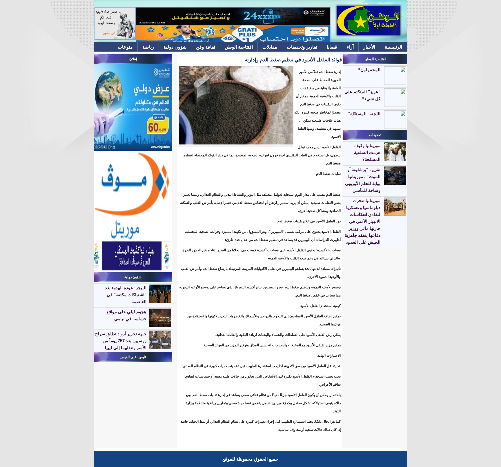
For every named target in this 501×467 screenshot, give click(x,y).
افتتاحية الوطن (239, 47)
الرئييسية (393, 47)
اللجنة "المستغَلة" (364, 113)
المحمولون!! (368, 69)
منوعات (125, 47)
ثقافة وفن (205, 47)
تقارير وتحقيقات (302, 47)
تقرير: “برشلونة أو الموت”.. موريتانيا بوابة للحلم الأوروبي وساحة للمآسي (362, 180)
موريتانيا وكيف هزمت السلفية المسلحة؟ (367, 152)
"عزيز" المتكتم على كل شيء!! (362, 95)
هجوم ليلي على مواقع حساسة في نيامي (126, 315)
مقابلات (269, 47)
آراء (350, 47)
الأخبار (369, 47)
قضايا (332, 47)
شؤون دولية (175, 47)
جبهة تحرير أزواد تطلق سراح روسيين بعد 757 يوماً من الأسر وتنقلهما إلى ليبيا (120, 340)
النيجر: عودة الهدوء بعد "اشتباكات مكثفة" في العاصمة (125, 294)
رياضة (148, 47)
